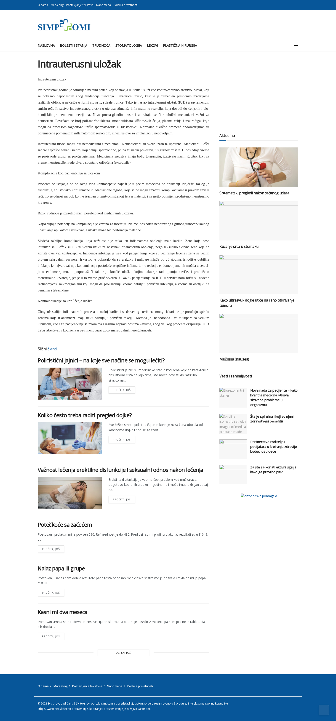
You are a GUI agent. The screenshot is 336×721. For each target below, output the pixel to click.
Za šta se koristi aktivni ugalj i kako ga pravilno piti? (273, 469)
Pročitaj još (124, 389)
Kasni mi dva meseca (63, 612)
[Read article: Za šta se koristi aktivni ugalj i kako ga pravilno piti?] (233, 474)
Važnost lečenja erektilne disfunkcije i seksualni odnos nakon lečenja (120, 469)
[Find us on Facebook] (291, 5)
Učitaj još (123, 652)
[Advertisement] (258, 90)
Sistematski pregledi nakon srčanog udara (254, 192)
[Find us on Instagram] (297, 5)
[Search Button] (286, 45)
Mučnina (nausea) (234, 359)
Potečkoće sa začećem (65, 524)
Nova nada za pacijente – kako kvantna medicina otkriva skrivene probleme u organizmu (274, 397)
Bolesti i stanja (73, 45)
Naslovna (46, 45)
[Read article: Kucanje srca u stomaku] (258, 221)
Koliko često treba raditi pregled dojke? (85, 415)
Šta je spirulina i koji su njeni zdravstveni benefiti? (271, 418)
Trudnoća (101, 45)
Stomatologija (128, 45)
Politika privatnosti (126, 5)
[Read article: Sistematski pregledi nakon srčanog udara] (258, 167)
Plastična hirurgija (180, 45)
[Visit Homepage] (64, 25)
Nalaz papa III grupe (61, 568)
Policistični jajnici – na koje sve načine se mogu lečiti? (101, 360)
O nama (43, 5)
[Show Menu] (296, 45)
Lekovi (152, 45)
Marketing (57, 5)
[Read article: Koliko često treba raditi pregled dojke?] (70, 438)
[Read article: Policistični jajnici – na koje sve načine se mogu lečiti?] (70, 384)
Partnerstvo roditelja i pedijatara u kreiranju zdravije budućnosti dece (273, 446)
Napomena (103, 5)
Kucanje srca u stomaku (239, 246)
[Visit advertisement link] (258, 496)
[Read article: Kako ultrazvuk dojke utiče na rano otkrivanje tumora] (258, 274)
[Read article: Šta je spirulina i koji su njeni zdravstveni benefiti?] (233, 424)
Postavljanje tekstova (79, 5)
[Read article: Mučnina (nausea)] (258, 333)
